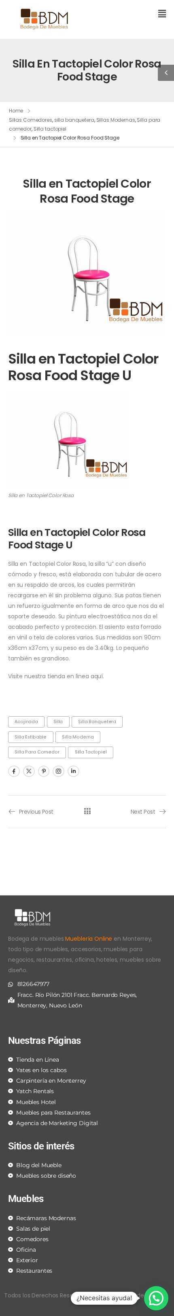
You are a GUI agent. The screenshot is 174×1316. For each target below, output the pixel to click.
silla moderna (77, 737)
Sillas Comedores (30, 119)
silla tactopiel (91, 752)
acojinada (26, 722)
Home (16, 110)
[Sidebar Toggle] (166, 73)
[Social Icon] (14, 771)
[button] (129, 14)
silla (58, 722)
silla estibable (31, 737)
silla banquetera (74, 119)
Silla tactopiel (50, 128)
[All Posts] (87, 811)
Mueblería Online (88, 939)
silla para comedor (37, 752)
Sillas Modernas (115, 119)
